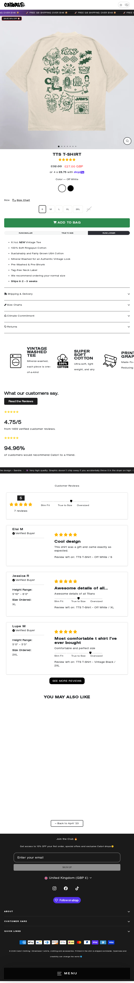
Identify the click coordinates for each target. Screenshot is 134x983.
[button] (67, 159)
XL (67, 209)
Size (17, 200)
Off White (62, 188)
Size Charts (14, 304)
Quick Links (12, 931)
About (8, 911)
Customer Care (15, 921)
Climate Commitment (20, 315)
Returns (11, 326)
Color (67, 179)
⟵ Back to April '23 (67, 823)
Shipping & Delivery (20, 293)
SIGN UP (67, 867)
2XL (78, 209)
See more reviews (67, 680)
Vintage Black (70, 188)
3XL (89, 209)
